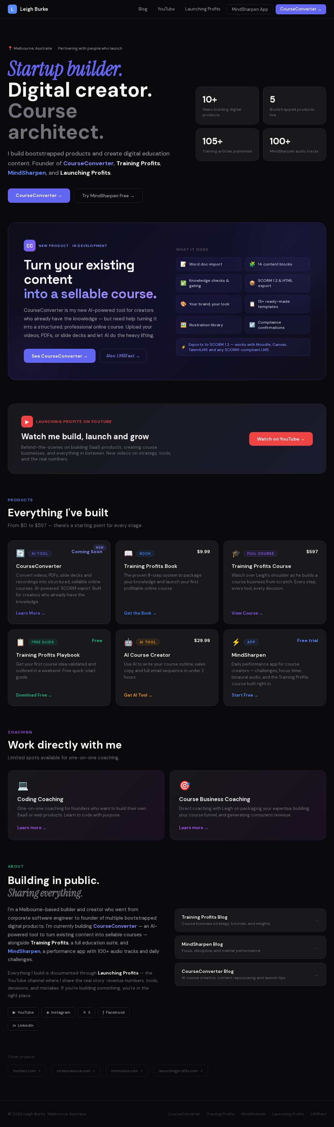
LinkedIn (23, 1025)
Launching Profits (202, 9)
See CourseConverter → (60, 356)
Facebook (114, 1012)
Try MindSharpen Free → (108, 196)
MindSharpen (253, 1114)
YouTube (166, 9)
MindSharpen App (250, 9)
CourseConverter (184, 1114)
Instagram (58, 1012)
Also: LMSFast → (123, 356)
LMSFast (318, 1114)
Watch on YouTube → (281, 439)
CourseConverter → (301, 9)
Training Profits (221, 1114)
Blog (143, 9)
